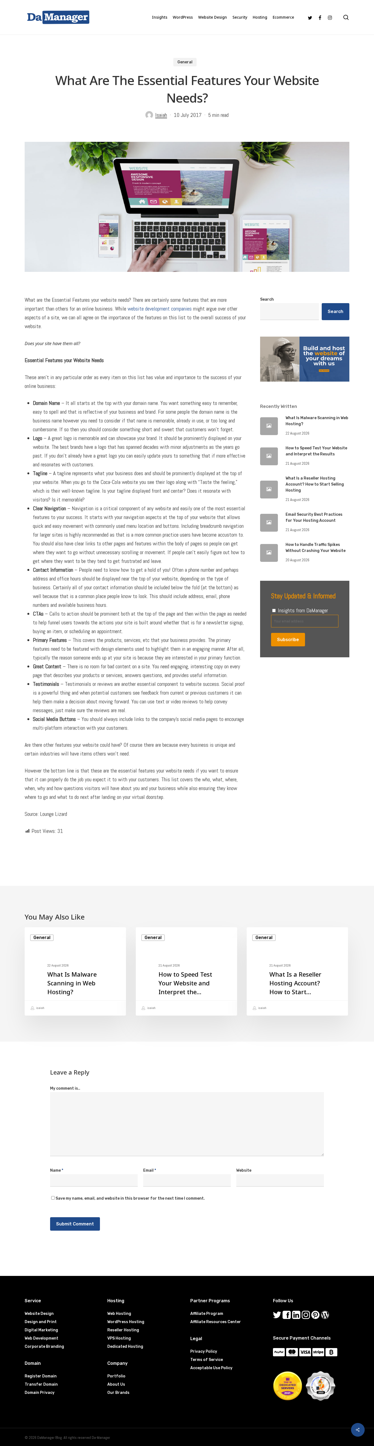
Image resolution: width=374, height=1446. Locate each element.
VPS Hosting (119, 1338)
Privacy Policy (203, 1351)
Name (56, 1170)
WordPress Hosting (125, 1322)
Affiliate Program (206, 1313)
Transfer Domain (41, 1384)
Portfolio (116, 1376)
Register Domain (41, 1376)
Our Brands (118, 1392)
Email (149, 1170)
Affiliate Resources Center (215, 1322)
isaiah (39, 1008)
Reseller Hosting (123, 1330)
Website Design (39, 1313)
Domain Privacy (39, 1392)
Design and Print (41, 1322)
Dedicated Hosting (125, 1346)
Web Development (41, 1338)
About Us (116, 1384)
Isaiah (161, 115)
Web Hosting (119, 1313)
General (184, 62)
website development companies (160, 308)
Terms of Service (206, 1359)
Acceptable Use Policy (211, 1368)
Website (243, 1170)
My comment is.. (65, 1088)
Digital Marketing (41, 1330)
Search (267, 299)
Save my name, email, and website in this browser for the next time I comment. (130, 1198)
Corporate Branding (44, 1346)
